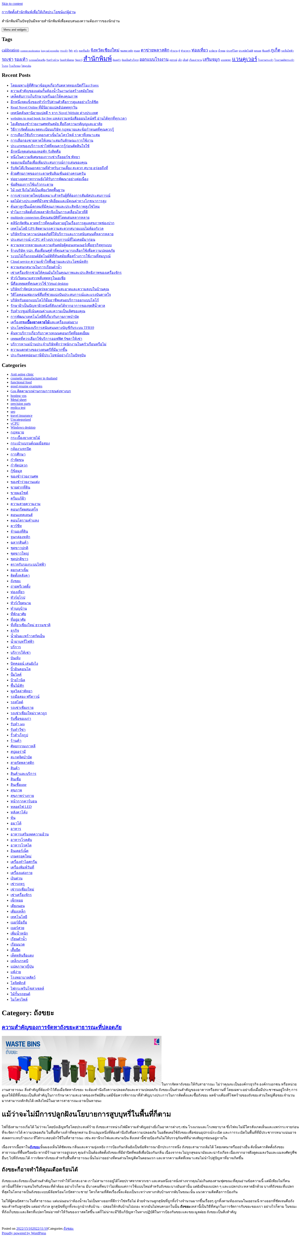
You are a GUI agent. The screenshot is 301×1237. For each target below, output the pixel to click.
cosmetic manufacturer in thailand (34, 378)
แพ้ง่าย (16, 972)
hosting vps (18, 396)
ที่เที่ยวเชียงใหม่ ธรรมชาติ (30, 625)
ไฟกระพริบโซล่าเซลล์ (27, 988)
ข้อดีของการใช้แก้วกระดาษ (32, 184)
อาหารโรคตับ (21, 840)
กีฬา (71, 51)
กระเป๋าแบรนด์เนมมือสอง (30, 443)
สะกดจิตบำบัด (21, 757)
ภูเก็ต (275, 50)
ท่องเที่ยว (199, 50)
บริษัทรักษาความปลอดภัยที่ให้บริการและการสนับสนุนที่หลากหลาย (62, 234)
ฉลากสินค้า (19, 542)
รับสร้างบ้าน (52, 60)
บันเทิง (15, 658)
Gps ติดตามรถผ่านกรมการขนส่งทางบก (41, 391)
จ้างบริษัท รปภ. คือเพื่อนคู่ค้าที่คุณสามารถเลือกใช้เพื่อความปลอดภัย (63, 250)
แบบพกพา (226, 60)
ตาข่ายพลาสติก (155, 50)
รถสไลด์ (17, 702)
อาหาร (16, 829)
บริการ (16, 647)
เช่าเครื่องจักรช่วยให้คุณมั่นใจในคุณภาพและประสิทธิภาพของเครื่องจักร (66, 272)
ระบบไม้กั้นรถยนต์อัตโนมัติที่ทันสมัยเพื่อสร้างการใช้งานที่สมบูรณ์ (61, 256)
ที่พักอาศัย (18, 614)
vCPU (15, 423)
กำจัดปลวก (19, 465)
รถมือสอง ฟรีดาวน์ (25, 696)
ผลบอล (257, 51)
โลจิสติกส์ (18, 983)
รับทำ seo (18, 724)
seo (13, 411)
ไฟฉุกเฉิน (26, 66)
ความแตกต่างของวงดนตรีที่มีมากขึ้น (39, 350)
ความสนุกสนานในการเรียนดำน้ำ (36, 267)
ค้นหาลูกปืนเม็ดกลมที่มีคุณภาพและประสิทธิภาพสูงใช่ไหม (55, 206)
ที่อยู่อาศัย (18, 619)
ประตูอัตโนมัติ (246, 51)
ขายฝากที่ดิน (20, 487)
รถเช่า (7, 59)
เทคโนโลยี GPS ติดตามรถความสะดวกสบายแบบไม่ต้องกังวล (57, 228)
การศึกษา (18, 454)
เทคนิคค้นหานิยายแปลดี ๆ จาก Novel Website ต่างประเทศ (54, 113)
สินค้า (15, 768)
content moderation (30, 51)
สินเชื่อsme (18, 785)
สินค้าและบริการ (23, 774)
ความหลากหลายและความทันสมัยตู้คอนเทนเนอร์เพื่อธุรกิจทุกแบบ (61, 245)
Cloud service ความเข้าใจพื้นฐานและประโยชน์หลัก (49, 261)
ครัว (76, 51)
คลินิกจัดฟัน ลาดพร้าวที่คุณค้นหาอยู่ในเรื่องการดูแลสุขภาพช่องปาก (62, 223)
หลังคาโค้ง (19, 812)
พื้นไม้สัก (17, 685)
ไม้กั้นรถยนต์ (20, 994)
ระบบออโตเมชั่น (37, 60)
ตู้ (179, 51)
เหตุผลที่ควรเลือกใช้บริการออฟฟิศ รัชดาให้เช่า (46, 339)
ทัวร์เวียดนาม (21, 603)
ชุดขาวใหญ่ (20, 553)
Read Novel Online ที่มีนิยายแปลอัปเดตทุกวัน (44, 107)
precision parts (21, 404)
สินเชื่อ (16, 779)
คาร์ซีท (16, 526)
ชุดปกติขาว (19, 559)
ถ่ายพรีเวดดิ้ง (20, 586)
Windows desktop (23, 427)
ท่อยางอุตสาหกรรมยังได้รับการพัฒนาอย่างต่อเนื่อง (49, 179)
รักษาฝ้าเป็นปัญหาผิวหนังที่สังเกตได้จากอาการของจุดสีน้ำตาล (58, 305)
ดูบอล (137, 51)
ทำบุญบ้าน (19, 608)
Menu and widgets (15, 29)
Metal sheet (18, 400)
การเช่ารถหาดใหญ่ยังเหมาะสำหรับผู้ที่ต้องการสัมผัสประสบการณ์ (60, 195)
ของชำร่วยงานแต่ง (25, 482)
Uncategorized (21, 419)
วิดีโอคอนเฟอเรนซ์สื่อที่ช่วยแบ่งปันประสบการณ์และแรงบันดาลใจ (61, 294)
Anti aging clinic (22, 374)
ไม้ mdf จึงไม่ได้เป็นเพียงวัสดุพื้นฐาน (38, 190)
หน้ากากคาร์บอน (24, 801)
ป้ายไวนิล (18, 680)
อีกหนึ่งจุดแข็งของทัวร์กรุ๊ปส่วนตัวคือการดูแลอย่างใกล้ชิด (54, 102)
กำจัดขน (17, 460)
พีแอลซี (266, 51)
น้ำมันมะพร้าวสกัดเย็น (28, 636)
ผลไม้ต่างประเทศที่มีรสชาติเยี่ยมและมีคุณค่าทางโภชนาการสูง (58, 201)
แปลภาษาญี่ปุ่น (22, 966)
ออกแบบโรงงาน (154, 59)
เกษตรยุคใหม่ (21, 856)
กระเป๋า (64, 51)
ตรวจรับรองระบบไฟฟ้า (28, 564)
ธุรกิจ (15, 630)
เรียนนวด (18, 944)
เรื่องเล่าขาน (195, 60)
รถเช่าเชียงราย (22, 707)
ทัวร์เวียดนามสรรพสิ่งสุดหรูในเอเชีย (38, 278)
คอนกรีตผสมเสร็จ (24, 509)
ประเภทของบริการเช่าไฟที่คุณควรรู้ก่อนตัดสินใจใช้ (50, 146)
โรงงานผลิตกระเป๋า (284, 60)
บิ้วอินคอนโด (21, 669)
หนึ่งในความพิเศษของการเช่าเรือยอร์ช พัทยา (45, 157)
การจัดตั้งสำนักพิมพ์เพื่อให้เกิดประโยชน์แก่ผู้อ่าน (39, 12)
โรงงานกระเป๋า (265, 60)
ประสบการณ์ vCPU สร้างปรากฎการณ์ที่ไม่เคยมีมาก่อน (53, 239)
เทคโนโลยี (19, 917)
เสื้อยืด (15, 950)
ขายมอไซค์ (19, 493)
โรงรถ (5, 66)
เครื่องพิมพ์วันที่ (22, 867)
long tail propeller (50, 51)
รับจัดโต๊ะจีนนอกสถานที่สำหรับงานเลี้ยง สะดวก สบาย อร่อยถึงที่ (59, 168)
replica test (18, 407)
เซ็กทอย (17, 900)
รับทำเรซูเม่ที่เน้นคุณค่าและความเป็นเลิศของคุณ (48, 311)
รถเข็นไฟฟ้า (287, 51)
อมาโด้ (16, 823)
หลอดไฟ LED (21, 807)
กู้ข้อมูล (16, 471)
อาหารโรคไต (21, 845)
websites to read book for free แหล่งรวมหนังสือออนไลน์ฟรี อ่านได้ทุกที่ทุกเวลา (69, 118)
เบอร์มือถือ (19, 922)
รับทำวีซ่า (18, 729)
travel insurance (21, 415)
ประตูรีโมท (232, 51)
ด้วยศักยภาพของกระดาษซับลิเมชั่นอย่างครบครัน (48, 173)
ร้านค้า (16, 741)
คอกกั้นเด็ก (84, 51)
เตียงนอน (18, 906)
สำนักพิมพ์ (97, 58)
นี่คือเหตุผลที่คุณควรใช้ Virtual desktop (39, 283)
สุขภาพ (16, 790)
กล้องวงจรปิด (21, 449)
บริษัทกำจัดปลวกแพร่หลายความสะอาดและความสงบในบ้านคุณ (60, 289)
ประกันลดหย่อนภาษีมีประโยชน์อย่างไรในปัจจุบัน (48, 355)
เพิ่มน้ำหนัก (19, 933)
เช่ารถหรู (18, 884)
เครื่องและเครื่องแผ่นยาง (44, 322)
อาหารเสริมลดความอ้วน (30, 834)
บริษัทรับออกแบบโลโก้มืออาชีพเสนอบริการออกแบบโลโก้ (55, 300)
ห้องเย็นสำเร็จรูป (130, 60)
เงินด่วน (16, 878)
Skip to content (12, 4)
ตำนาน (174, 51)
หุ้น (13, 818)
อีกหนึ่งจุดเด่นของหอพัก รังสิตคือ (36, 151)
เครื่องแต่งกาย (21, 873)
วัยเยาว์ (78, 60)
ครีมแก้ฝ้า (18, 498)
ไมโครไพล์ (19, 999)
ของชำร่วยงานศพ (24, 476)
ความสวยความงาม (26, 504)
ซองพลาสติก (126, 51)
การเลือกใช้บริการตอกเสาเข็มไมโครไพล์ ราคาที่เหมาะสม (55, 135)
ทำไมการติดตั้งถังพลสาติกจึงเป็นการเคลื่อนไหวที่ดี (49, 212)
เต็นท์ (185, 60)
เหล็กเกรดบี (19, 961)
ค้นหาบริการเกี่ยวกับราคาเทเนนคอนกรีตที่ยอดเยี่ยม (50, 333)
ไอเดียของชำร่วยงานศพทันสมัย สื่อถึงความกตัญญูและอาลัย (56, 124)
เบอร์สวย (17, 928)
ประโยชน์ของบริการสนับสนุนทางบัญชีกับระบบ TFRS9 (52, 328)
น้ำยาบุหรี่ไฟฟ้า (22, 641)
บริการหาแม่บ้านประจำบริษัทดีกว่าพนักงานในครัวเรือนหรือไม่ (58, 344)
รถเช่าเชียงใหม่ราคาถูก (29, 713)
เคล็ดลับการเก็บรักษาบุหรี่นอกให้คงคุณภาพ (44, 96)
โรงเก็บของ (14, 66)
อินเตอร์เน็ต (19, 851)
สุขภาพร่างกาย (22, 796)
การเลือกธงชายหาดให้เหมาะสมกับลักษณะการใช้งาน (52, 140)
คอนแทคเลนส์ (22, 515)
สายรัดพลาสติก (22, 763)
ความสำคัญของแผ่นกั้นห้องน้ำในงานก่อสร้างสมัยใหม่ (52, 91)
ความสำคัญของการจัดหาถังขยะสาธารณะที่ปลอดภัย (62, 1027)
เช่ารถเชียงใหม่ (22, 889)
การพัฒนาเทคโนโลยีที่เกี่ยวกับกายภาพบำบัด (45, 317)
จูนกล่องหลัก (20, 537)
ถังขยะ (16, 581)
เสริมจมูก (211, 59)
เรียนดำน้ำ (19, 939)
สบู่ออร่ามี (18, 752)
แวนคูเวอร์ (244, 59)
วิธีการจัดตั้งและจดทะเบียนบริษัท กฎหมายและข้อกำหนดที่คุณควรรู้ (62, 129)
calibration (10, 50)
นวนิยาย (213, 51)
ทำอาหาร (186, 51)
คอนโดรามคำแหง (25, 520)
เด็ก (180, 60)
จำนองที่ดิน (19, 531)
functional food (21, 382)
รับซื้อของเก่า (21, 718)
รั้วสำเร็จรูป (19, 735)
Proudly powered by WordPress (24, 1233)
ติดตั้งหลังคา (20, 575)
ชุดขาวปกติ (19, 548)
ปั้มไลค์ (16, 674)
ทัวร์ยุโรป (18, 597)
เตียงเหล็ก (18, 911)
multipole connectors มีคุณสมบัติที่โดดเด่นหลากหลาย (50, 217)
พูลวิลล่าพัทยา (21, 691)
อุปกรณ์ (173, 60)
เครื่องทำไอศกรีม (24, 862)
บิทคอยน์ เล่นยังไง (24, 663)
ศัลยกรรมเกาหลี (23, 746)
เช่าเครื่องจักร (21, 895)
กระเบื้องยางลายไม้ (25, 438)
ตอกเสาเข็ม (19, 570)
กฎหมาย (17, 432)
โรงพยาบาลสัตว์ (23, 977)
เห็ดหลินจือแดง (22, 955)
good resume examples (26, 386)
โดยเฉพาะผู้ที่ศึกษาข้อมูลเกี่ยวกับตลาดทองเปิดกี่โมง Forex (55, 85)
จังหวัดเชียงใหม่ (105, 50)
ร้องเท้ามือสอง (67, 60)
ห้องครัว (117, 60)
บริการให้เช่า (21, 652)
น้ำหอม (221, 51)
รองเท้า (21, 59)
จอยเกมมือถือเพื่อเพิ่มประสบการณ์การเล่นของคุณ (49, 162)
